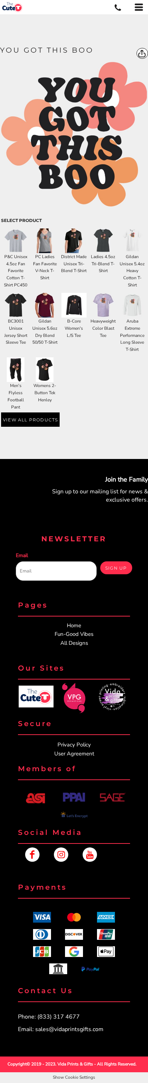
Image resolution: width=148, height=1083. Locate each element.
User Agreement (74, 753)
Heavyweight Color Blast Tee (103, 328)
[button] (36, 696)
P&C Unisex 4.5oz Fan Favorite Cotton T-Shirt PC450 (15, 271)
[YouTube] (90, 854)
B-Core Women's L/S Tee (74, 328)
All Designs (74, 643)
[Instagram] (61, 854)
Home (74, 625)
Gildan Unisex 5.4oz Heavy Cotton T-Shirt (132, 271)
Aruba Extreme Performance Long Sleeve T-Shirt (132, 335)
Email (22, 555)
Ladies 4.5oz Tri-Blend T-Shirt (103, 264)
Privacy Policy (74, 744)
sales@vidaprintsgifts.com (69, 1029)
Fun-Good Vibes (74, 634)
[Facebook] (32, 854)
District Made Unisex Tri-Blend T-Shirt (74, 264)
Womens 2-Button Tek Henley (44, 393)
